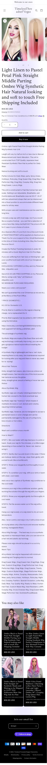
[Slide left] (18, 65)
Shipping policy (17, 758)
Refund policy (15, 754)
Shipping (4, 112)
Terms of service (38, 754)
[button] (4, 10)
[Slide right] (28, 65)
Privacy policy (26, 754)
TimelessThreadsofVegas (22, 752)
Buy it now (23, 139)
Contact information (30, 758)
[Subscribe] (35, 726)
